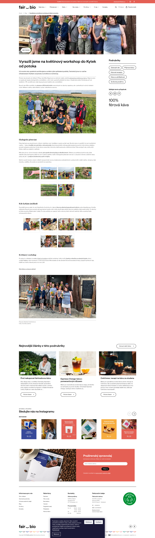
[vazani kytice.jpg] (31, 227)
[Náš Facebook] (134, 2)
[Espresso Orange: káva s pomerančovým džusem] (77, 363)
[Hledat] (115, 7)
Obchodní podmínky (24, 499)
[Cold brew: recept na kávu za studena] (117, 363)
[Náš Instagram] (130, 2)
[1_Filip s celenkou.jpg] (49, 245)
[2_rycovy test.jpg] (83, 176)
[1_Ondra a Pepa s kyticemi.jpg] (83, 227)
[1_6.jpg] (66, 245)
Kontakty (21, 509)
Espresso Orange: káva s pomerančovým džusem (71, 380)
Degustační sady (47, 506)
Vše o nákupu (22, 496)
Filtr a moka (46, 499)
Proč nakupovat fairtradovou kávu (36, 378)
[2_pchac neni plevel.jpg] (66, 176)
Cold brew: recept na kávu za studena (117, 378)
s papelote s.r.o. (133, 535)
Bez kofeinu (46, 501)
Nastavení (56, 534)
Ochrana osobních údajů (25, 501)
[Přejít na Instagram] (115, 93)
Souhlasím (99, 522)
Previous (129, 414)
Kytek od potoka (42, 258)
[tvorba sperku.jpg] (49, 227)
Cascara (45, 504)
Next (134, 414)
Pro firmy (21, 506)
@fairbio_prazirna (25, 408)
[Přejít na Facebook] (119, 93)
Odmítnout (88, 522)
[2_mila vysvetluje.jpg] (66, 193)
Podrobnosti (55, 530)
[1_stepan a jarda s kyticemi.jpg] (66, 227)
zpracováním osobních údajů (103, 473)
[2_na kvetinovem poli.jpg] (49, 176)
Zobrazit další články (125, 346)
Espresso (45, 496)
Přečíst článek (27, 394)
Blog (20, 504)
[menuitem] (42, 7)
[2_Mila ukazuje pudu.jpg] (31, 176)
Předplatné (46, 509)
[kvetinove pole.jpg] (49, 193)
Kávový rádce (46, 511)
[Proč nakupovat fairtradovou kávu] (37, 363)
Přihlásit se (105, 468)
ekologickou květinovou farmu (78, 78)
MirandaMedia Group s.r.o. (117, 535)
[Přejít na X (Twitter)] (110, 93)
